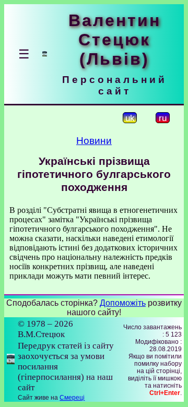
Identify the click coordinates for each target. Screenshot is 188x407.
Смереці (72, 397)
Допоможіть (123, 302)
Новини (94, 140)
